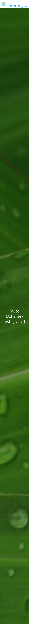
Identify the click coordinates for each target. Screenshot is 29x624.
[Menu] (19, 2)
